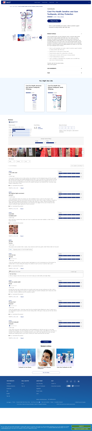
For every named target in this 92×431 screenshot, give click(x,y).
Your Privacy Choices (35, 402)
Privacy (14, 402)
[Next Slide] (40, 37)
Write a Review (60, 16)
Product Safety (39, 391)
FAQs (22, 383)
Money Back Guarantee (56, 386)
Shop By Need (44, 2)
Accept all (81, 426)
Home (11, 6)
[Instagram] (67, 381)
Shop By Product (37, 2)
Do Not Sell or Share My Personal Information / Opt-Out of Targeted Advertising (31, 404)
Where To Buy (54, 21)
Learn (57, 2)
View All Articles (46, 372)
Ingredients (38, 388)
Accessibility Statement (58, 402)
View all (8, 396)
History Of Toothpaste (40, 386)
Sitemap (51, 402)
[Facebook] (75, 381)
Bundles (8, 393)
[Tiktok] (71, 381)
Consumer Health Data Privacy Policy (23, 402)
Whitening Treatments (11, 386)
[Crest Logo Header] (6, 2)
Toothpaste (9, 383)
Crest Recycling (39, 383)
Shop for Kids (51, 2)
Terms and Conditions (45, 402)
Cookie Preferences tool (5, 428)
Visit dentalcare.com (52, 399)
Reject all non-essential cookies (81, 428)
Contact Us (53, 383)
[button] (26, 21)
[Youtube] (78, 381)
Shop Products (15, 6)
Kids (7, 391)
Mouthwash (9, 388)
